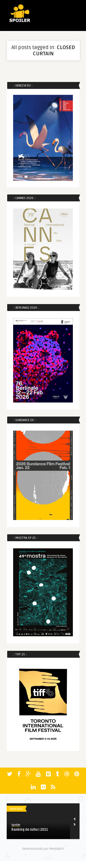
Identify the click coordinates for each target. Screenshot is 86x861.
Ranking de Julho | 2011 (29, 830)
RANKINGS (16, 809)
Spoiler (15, 824)
